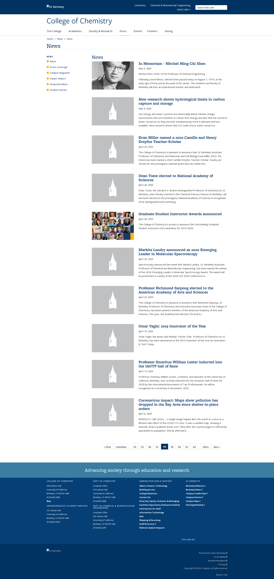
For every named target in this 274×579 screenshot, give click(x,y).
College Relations (148, 493)
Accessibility (220, 556)
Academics (75, 31)
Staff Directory (147, 524)
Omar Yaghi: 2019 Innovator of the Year (172, 326)
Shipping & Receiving (149, 520)
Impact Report (58, 78)
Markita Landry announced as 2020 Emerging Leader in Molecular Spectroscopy (178, 251)
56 (150, 447)
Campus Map (193, 501)
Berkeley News (194, 489)
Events (138, 31)
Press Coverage (59, 67)
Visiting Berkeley (195, 505)
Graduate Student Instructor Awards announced (180, 213)
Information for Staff (150, 508)
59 (173, 447)
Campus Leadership (197, 493)
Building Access (147, 489)
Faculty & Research (101, 31)
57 (158, 447)
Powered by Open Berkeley (213, 553)
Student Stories (58, 89)
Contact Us (144, 497)
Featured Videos (59, 84)
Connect (152, 31)
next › (207, 446)
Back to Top (221, 574)
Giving (169, 31)
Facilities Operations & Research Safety (159, 505)
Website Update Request (152, 527)
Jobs (141, 516)
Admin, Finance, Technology (153, 486)
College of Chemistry (79, 21)
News (123, 31)
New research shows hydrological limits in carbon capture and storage (182, 101)
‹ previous (121, 446)
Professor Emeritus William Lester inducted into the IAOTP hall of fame (180, 363)
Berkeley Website (196, 486)
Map (49, 501)
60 (180, 447)
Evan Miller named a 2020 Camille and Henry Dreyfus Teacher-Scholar (178, 139)
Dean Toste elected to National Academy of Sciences (176, 177)
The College (54, 31)
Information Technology (151, 512)
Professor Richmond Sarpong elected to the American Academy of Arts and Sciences (176, 290)
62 (195, 447)
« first (108, 446)
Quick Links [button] (183, 9)
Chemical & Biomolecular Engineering (170, 5)
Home (50, 38)
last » (218, 446)
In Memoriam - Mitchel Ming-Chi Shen (172, 63)
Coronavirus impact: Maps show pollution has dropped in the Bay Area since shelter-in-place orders (178, 404)
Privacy (223, 564)
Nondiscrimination (217, 560)
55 (143, 447)
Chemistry (140, 5)
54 (135, 447)
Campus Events (194, 497)
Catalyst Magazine (60, 72)
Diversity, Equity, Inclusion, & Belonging (159, 501)
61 (188, 447)
